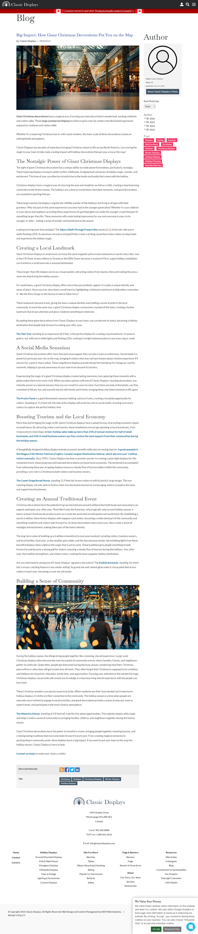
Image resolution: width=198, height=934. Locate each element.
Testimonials (130, 885)
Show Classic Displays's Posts (163, 91)
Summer (172, 140)
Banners (130, 857)
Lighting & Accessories (48, 878)
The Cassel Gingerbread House (33, 480)
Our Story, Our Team (130, 877)
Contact (16, 857)
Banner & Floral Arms (130, 865)
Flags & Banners (130, 852)
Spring (160, 140)
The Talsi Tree (23, 333)
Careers (16, 862)
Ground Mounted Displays (48, 857)
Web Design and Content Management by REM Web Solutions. (92, 912)
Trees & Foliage (48, 874)
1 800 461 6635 (104, 834)
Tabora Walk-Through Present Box (79, 229)
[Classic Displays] (20, 4)
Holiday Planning (153, 161)
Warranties (171, 857)
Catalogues (171, 861)
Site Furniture (151, 144)
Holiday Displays (68, 783)
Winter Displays (112, 779)
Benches (91, 857)
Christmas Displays (93, 779)
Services (130, 881)
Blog (171, 865)
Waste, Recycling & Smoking (91, 865)
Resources (171, 852)
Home (16, 852)
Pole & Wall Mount (48, 861)
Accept (156, 929)
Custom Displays (48, 882)
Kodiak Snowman (108, 562)
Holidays (77, 779)
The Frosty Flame (25, 398)
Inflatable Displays (48, 869)
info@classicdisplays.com (102, 843)
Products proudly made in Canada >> (114, 10)
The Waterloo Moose (28, 713)
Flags (130, 861)
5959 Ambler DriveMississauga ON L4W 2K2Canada (99, 817)
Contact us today (25, 753)
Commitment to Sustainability (171, 869)
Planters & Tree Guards (90, 874)
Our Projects (171, 874)
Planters (149, 140)
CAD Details (171, 882)
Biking (91, 869)
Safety (91, 882)
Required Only (172, 929)
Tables (91, 861)
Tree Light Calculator (171, 878)
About (130, 873)
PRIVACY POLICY (16, 915)
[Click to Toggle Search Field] (187, 4)
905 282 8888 (102, 830)
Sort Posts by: (151, 101)
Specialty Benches (153, 165)
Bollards (91, 878)
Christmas (65, 779)
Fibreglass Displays (48, 865)
